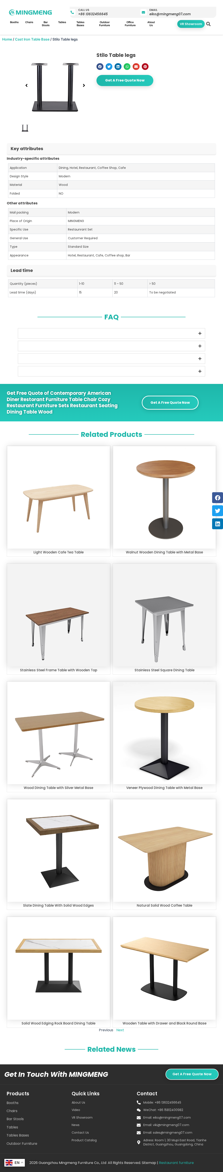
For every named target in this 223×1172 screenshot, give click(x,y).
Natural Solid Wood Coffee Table (164, 905)
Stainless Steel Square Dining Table (164, 670)
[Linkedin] (217, 523)
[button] (208, 24)
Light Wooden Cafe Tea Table (59, 552)
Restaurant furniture (176, 1162)
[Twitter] (217, 510)
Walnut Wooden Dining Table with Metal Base (164, 552)
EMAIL (153, 10)
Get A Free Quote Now (125, 80)
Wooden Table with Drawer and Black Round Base (164, 1023)
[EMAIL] (143, 12)
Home (7, 39)
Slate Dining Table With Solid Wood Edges (58, 905)
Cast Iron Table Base (32, 39)
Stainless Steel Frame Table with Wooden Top (58, 670)
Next (120, 1030)
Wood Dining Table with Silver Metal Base (58, 787)
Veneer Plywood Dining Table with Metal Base (164, 787)
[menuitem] (14, 22)
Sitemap (149, 1162)
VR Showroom (191, 24)
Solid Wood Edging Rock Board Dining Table (58, 1023)
